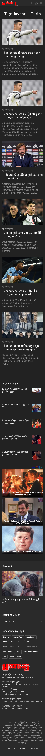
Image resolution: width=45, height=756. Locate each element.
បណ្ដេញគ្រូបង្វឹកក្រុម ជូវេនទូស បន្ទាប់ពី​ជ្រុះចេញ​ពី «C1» (22, 234)
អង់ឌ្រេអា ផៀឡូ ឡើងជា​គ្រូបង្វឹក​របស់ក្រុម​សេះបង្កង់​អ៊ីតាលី (23, 176)
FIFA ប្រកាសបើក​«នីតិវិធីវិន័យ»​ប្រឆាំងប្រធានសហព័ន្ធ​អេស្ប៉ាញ (14, 437)
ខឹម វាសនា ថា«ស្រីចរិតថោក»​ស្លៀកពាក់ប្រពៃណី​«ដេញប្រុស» (14, 390)
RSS (8, 748)
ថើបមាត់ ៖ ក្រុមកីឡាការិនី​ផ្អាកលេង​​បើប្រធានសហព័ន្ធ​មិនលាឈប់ (16, 422)
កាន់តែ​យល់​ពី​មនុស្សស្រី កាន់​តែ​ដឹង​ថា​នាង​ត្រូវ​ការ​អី (20, 601)
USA (12, 642)
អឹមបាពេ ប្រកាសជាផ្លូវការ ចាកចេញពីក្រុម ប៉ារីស (15, 406)
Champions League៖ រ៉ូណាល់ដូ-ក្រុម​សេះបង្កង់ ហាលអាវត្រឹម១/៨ (23, 115)
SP (15, 748)
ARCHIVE (34, 748)
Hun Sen (6, 637)
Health (20, 647)
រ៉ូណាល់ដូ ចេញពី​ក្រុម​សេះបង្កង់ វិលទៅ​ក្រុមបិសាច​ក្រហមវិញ (22, 54)
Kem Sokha (7, 652)
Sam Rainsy (30, 637)
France (20, 642)
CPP (4, 657)
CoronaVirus (17, 637)
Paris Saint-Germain (30, 652)
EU (28, 642)
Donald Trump (8, 647)
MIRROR (23, 748)
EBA (17, 652)
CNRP (5, 642)
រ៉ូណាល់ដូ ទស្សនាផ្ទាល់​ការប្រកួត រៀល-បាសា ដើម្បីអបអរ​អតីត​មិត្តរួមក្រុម (22, 347)
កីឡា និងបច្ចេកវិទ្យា (7, 49)
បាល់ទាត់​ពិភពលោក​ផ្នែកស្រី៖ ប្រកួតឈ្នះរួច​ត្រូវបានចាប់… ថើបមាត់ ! (16, 453)
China (36, 642)
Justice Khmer (31, 647)
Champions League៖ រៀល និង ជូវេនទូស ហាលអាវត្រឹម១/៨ (20, 292)
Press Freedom (15, 657)
